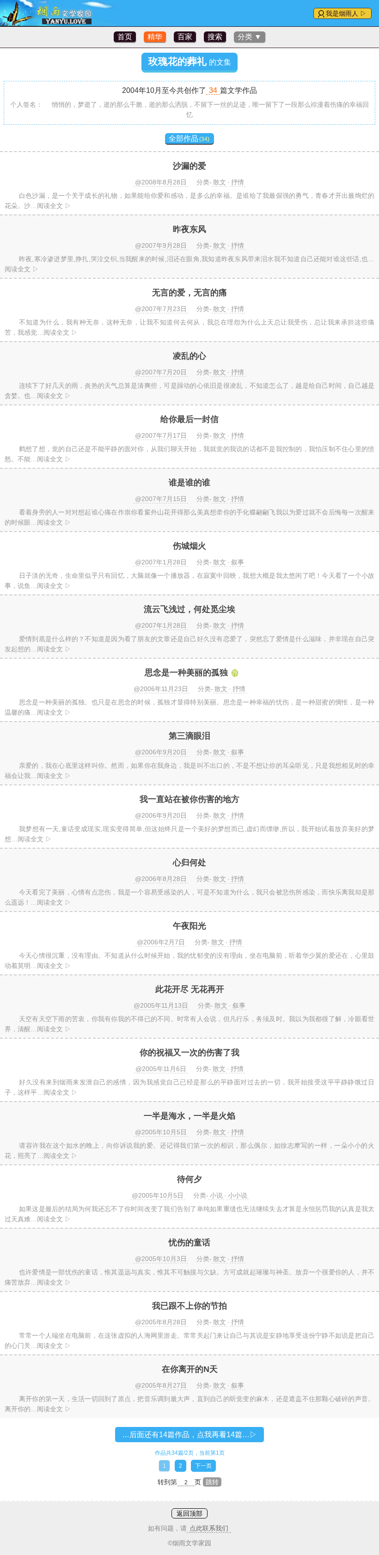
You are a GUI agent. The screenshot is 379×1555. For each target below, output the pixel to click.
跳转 (212, 1482)
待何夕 (189, 1179)
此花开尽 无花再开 (189, 989)
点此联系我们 (209, 1528)
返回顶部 (189, 1513)
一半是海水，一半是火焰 (189, 1115)
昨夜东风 (189, 229)
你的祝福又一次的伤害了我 (189, 1052)
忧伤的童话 (189, 1242)
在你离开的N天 (190, 1369)
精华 (154, 37)
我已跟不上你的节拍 (189, 1305)
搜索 (215, 37)
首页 (124, 37)
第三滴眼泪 (189, 736)
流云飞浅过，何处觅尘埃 (189, 609)
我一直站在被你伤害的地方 (189, 799)
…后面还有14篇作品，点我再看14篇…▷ (189, 1435)
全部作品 (189, 138)
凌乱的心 (189, 356)
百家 (184, 37)
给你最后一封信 (189, 419)
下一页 (203, 1466)
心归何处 (189, 862)
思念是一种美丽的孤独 (186, 672)
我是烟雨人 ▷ (346, 13)
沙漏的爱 (189, 166)
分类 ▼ (250, 37)
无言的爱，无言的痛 (189, 292)
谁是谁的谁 (189, 482)
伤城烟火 (189, 546)
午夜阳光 (189, 926)
